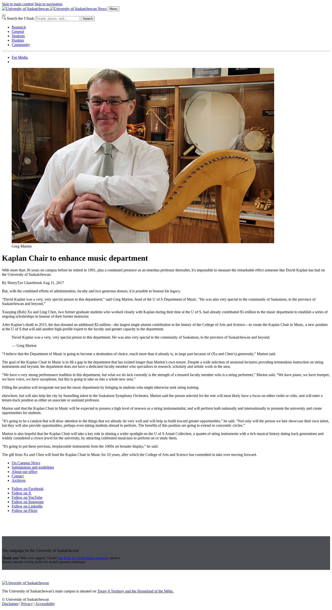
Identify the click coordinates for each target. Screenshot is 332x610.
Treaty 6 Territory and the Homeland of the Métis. (135, 591)
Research (19, 27)
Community (21, 45)
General (18, 31)
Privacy (27, 604)
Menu (113, 9)
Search (88, 18)
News (102, 9)
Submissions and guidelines (33, 467)
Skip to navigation (48, 4)
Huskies (18, 40)
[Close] (4, 15)
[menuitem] (171, 27)
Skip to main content (18, 4)
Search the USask (20, 18)
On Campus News (26, 463)
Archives (19, 480)
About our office (24, 472)
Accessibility (45, 604)
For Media (20, 57)
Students (18, 36)
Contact (18, 476)
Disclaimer (10, 604)
